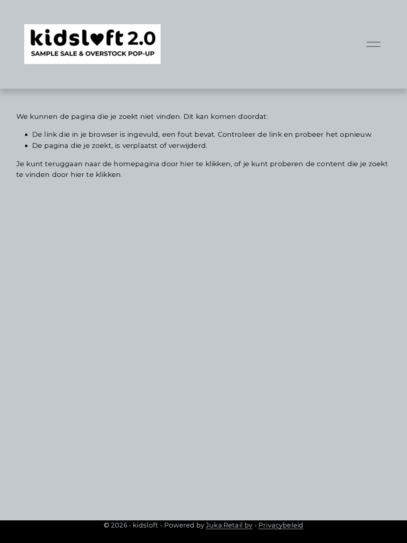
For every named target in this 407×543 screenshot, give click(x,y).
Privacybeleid (280, 525)
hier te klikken (205, 163)
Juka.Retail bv (229, 525)
